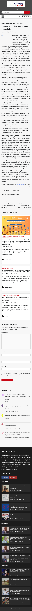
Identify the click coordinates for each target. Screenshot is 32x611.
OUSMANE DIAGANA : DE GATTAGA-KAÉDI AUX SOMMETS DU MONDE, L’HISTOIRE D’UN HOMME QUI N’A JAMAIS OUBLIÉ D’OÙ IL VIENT (20, 557)
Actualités (4, 236)
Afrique (10, 236)
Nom (3, 352)
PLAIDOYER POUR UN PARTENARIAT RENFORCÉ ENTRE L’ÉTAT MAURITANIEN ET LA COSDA (17, 396)
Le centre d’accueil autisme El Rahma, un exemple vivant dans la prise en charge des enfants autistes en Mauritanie (20, 600)
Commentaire (5, 332)
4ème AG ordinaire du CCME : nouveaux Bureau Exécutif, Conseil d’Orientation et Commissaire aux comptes (15, 299)
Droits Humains (5, 237)
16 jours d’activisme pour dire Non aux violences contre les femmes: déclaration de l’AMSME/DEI (16, 270)
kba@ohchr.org (20, 184)
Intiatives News (20, 609)
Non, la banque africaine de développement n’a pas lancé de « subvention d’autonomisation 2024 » (18, 506)
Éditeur (16, 32)
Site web (3, 366)
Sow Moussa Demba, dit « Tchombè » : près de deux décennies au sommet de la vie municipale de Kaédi (19, 590)
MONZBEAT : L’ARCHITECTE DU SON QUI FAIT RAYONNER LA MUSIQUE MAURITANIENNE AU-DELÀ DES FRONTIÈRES (19, 571)
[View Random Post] (19, 17)
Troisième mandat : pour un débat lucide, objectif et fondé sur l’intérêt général (19, 529)
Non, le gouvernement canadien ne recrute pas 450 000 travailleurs (20, 515)
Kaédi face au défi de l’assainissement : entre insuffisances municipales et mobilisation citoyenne (19, 581)
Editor (12, 490)
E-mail (3, 359)
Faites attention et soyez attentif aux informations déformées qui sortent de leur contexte (19, 487)
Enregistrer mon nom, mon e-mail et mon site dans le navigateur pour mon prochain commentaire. (17, 374)
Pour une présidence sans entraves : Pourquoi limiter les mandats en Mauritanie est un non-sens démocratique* (20, 538)
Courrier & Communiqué (13, 194)
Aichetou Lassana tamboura (10, 394)
